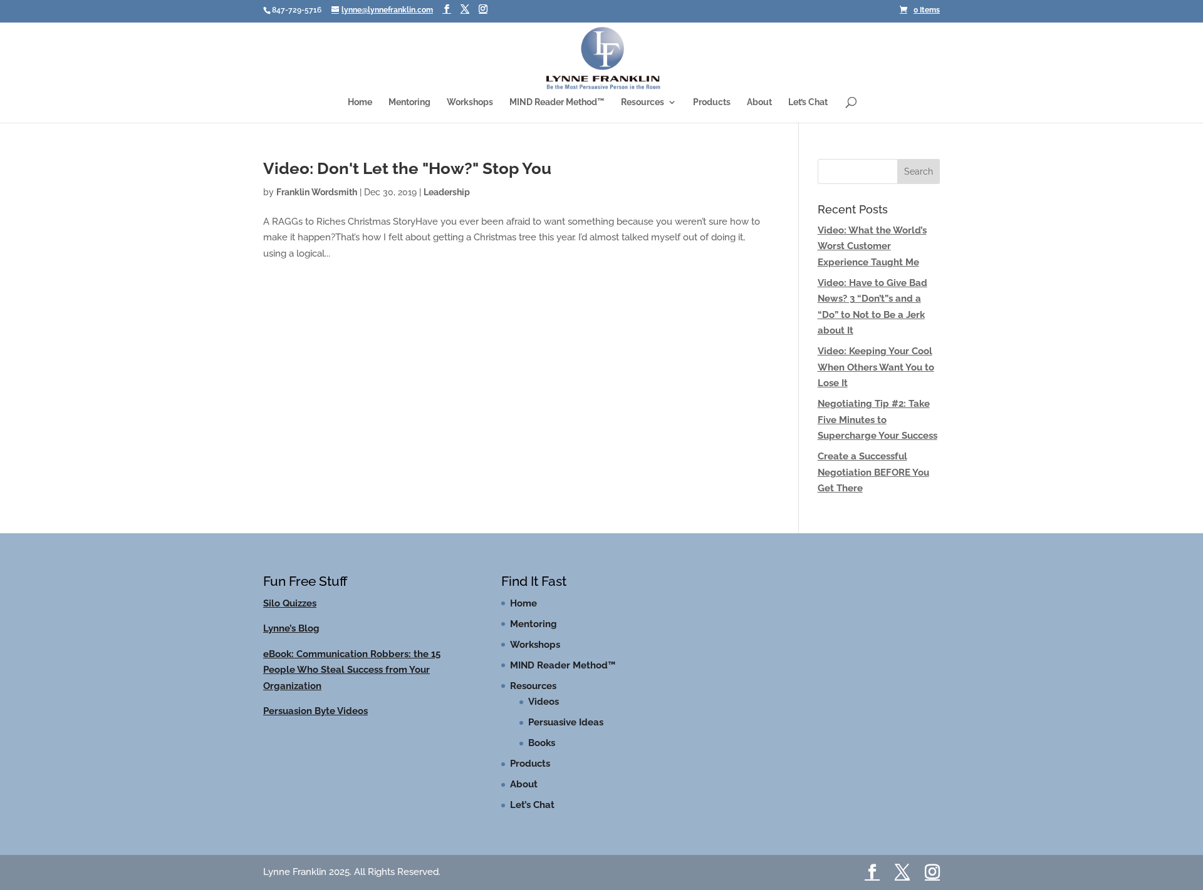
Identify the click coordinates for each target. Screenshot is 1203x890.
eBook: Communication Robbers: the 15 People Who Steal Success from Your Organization (351, 670)
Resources (642, 102)
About (759, 102)
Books (541, 743)
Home (360, 102)
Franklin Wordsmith (316, 192)
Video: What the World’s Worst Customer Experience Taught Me (872, 246)
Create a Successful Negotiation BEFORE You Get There (873, 472)
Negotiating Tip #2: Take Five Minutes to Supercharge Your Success (877, 419)
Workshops (470, 102)
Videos (543, 701)
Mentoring (409, 102)
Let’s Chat (808, 102)
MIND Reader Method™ (557, 102)
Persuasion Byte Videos (315, 711)
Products (712, 102)
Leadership (447, 192)
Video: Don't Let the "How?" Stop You (407, 168)
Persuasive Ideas (565, 722)
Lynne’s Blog (291, 628)
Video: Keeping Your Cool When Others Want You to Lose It (876, 367)
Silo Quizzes (289, 603)
